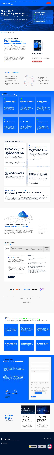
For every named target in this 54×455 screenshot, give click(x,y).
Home (2, 32)
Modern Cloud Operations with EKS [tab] (27, 249)
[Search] (44, 3)
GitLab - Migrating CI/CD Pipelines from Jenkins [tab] (40, 249)
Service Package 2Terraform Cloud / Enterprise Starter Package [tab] (13, 248)
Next (52, 301)
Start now (11, 276)
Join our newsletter (49, 440)
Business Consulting (13, 1)
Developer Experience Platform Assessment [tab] (7, 248)
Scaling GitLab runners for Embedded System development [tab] (47, 248)
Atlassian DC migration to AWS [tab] (20, 248)
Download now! (37, 61)
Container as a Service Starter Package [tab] (33, 249)
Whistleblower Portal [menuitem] (4, 442)
